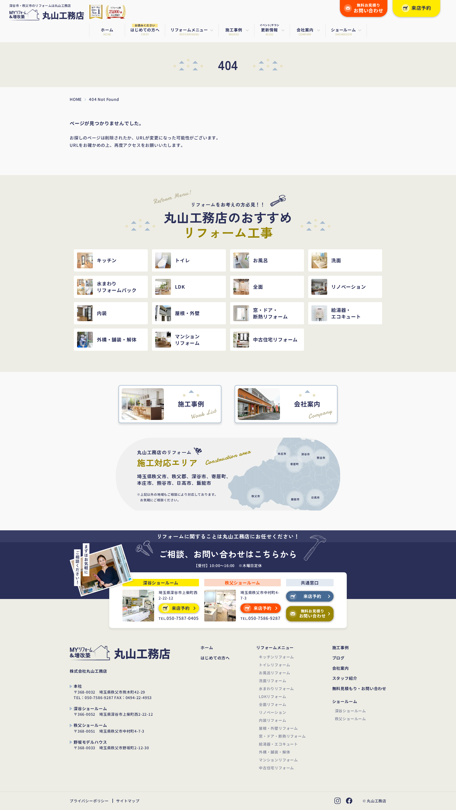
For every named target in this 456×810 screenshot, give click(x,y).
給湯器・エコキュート (278, 744)
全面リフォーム (272, 704)
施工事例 (340, 647)
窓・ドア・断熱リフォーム (282, 736)
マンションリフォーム (278, 759)
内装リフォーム (272, 720)
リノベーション (272, 712)
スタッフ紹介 (344, 678)
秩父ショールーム (350, 718)
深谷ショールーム (350, 710)
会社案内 (340, 668)
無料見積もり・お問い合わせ (359, 688)
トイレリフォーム (274, 664)
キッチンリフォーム (276, 656)
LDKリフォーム (272, 696)
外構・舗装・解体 (274, 752)
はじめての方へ (215, 658)
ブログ (338, 658)
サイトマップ (128, 801)
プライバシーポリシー (89, 801)
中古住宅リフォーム (276, 767)
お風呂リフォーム (274, 672)
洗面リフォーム (272, 680)
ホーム (207, 647)
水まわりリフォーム (276, 688)
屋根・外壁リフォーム (278, 728)
